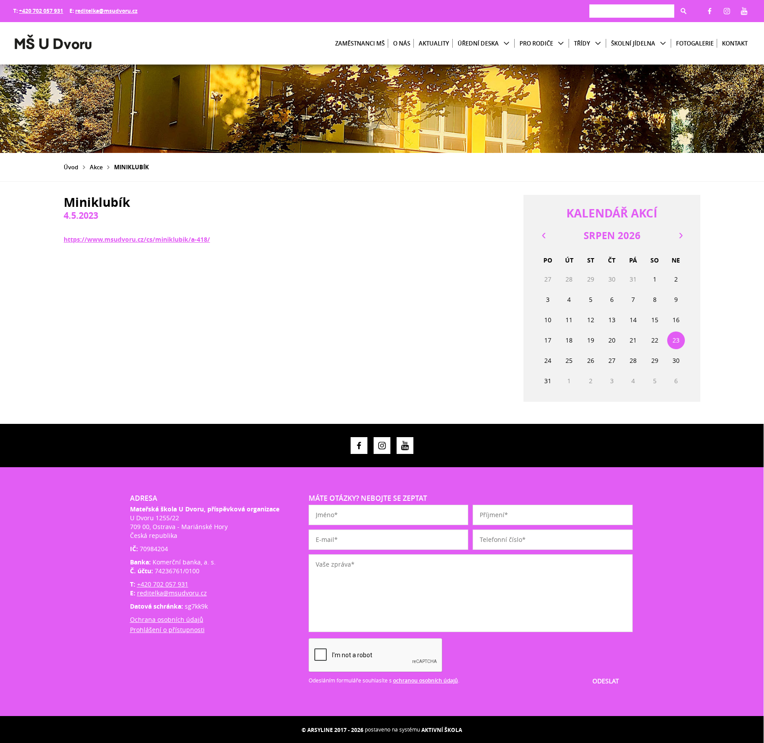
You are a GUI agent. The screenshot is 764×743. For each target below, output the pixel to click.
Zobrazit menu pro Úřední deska (506, 43)
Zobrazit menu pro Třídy (598, 43)
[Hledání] (631, 11)
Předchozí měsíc (543, 235)
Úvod (71, 167)
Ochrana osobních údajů (166, 619)
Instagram (726, 11)
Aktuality (434, 43)
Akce (96, 167)
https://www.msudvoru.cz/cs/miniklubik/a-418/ (137, 239)
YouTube (744, 11)
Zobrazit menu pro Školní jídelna (663, 43)
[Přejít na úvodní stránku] (66, 43)
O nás (401, 43)
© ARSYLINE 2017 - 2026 (332, 730)
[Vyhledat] (683, 11)
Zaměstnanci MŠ (360, 43)
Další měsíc (680, 235)
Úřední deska (478, 43)
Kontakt (735, 43)
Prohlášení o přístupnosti (167, 629)
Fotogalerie (695, 43)
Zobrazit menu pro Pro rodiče (561, 43)
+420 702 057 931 (41, 11)
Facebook (709, 11)
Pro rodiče (536, 43)
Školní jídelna (633, 43)
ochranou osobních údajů (425, 680)
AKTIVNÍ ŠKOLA (441, 730)
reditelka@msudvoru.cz (106, 11)
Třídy (582, 43)
